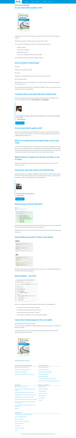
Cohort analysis (41, 397)
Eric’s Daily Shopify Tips (43, 367)
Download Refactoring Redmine (22, 360)
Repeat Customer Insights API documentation (24, 374)
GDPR (16, 430)
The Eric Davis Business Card (21, 416)
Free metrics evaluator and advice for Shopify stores (49, 380)
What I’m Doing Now (19, 419)
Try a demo (44, 1)
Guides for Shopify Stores (43, 369)
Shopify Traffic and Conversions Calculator (47, 378)
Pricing (32, 1)
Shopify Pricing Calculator (43, 374)
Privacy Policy (18, 425)
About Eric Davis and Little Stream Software (24, 414)
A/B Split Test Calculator (43, 376)
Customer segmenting (43, 389)
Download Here (20, 123)
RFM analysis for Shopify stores (21, 386)
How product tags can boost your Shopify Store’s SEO (26, 399)
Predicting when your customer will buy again (24, 397)
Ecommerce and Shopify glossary (45, 372)
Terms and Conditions (19, 427)
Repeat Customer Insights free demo (22, 369)
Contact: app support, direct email (22, 421)
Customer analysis (42, 391)
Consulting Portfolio (19, 423)
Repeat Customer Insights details (21, 367)
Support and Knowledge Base (21, 372)
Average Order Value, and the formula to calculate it (25, 394)
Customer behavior (42, 393)
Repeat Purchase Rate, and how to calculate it (24, 392)
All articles (17, 408)
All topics (40, 400)
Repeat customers (42, 386)
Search (50, 1)
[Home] (18, 2)
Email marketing (41, 395)
